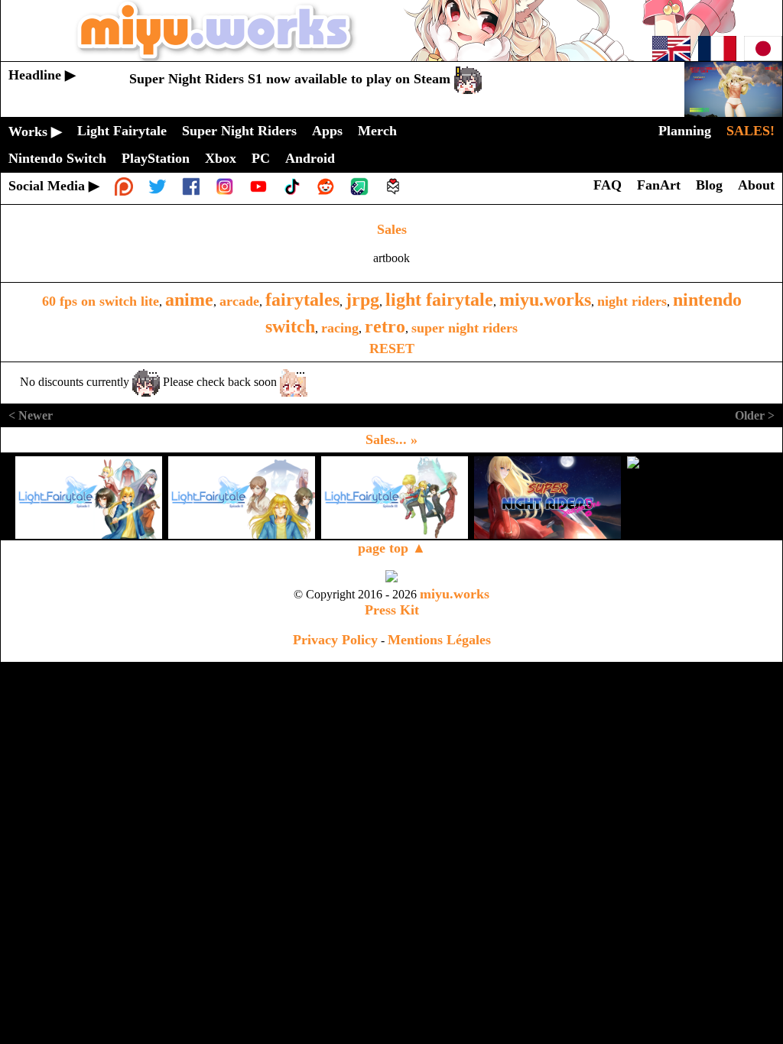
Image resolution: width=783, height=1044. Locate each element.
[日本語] (763, 56)
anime (189, 300)
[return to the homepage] (391, 56)
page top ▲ (392, 548)
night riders (632, 301)
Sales (392, 229)
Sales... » (391, 439)
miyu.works (545, 300)
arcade (239, 301)
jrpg (362, 300)
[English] (671, 56)
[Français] (717, 56)
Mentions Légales (439, 639)
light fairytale (439, 300)
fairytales (302, 300)
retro (385, 326)
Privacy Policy (335, 639)
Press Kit (392, 610)
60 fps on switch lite (100, 301)
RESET (391, 348)
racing (340, 328)
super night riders (464, 328)
